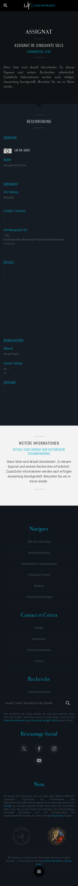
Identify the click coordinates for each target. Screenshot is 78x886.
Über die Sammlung (39, 541)
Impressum (39, 639)
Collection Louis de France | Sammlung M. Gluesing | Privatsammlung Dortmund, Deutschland (39, 6)
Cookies (39, 661)
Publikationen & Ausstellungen (39, 564)
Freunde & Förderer (39, 575)
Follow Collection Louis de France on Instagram (54, 748)
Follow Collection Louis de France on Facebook (39, 748)
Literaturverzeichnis (39, 692)
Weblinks (39, 586)
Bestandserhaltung (39, 552)
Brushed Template (52, 861)
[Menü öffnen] (72, 5)
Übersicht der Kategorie (39, 871)
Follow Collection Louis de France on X (23, 748)
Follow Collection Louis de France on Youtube (39, 760)
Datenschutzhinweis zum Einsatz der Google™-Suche (31, 720)
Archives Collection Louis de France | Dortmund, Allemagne (21, 836)
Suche (5, 5)
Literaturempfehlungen (39, 597)
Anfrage (8, 806)
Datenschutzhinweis (39, 650)
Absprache (57, 815)
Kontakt (39, 628)
